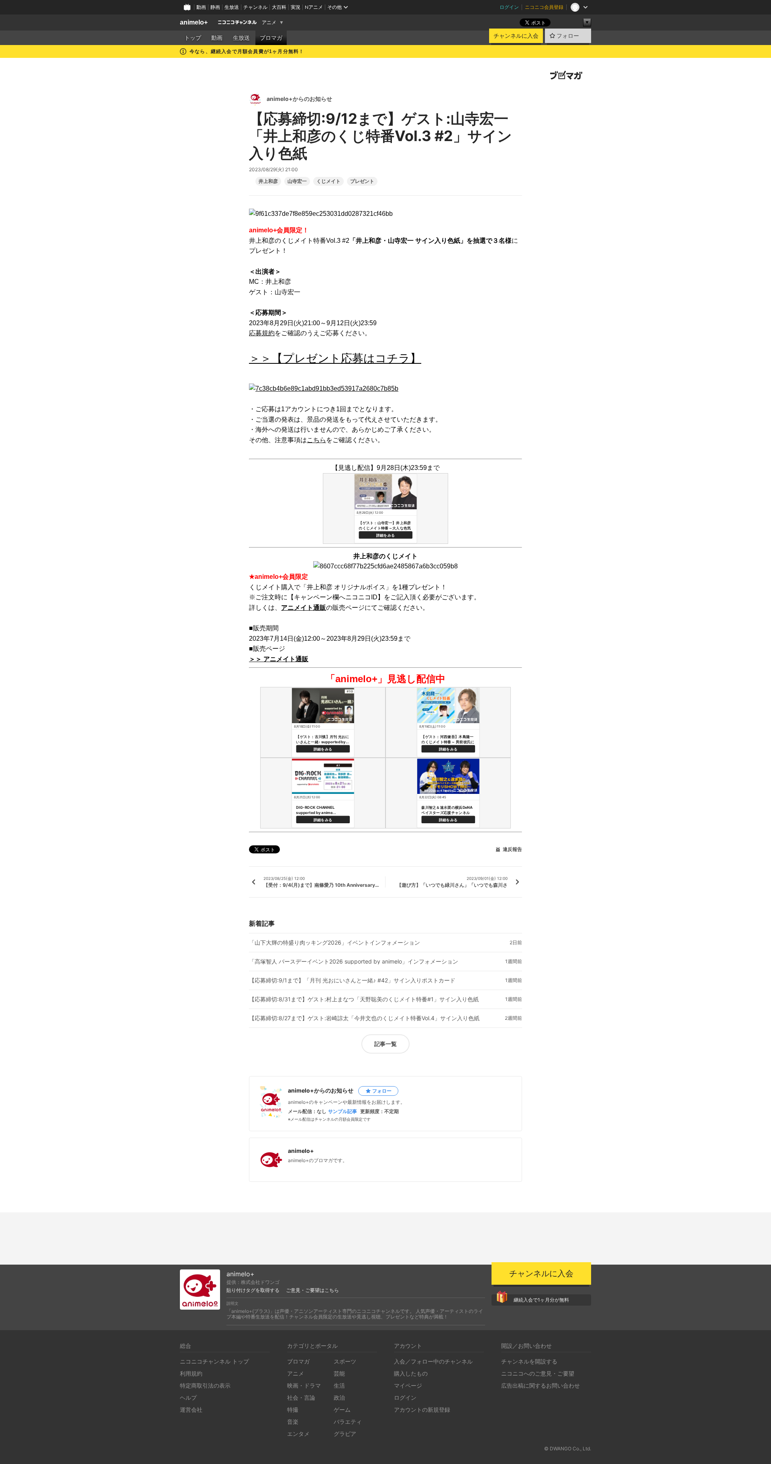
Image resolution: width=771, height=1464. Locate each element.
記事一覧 (385, 1043)
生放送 (231, 7)
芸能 (339, 1373)
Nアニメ (314, 7)
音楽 (292, 1421)
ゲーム (342, 1409)
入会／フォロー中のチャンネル (433, 1361)
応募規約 (262, 333)
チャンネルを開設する (529, 1361)
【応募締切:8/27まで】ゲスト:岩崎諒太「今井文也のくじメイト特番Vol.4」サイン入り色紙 (364, 1018)
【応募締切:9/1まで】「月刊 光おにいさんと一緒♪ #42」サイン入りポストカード (352, 980)
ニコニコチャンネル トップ (214, 1361)
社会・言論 (301, 1397)
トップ (192, 38)
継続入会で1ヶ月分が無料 (541, 1300)
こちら (316, 440)
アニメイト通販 (303, 607)
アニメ (269, 22)
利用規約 (191, 1373)
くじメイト (328, 181)
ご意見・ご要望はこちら (312, 1290)
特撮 (292, 1409)
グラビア (345, 1433)
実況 (295, 7)
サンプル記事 (342, 1111)
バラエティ (348, 1421)
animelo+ (194, 22)
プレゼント (362, 181)
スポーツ (345, 1361)
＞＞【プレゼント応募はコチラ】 (335, 358)
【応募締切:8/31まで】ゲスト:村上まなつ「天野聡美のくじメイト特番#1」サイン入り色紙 (364, 999)
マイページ (408, 1385)
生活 (339, 1385)
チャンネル (255, 7)
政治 (339, 1397)
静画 (215, 7)
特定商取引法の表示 (205, 1385)
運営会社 (191, 1409)
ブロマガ (271, 38)
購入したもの (411, 1373)
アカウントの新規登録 (422, 1409)
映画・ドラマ (304, 1385)
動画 (201, 7)
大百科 (279, 7)
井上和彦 (268, 181)
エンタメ (298, 1433)
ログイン (509, 7)
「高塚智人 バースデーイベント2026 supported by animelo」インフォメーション (353, 961)
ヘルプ (188, 1397)
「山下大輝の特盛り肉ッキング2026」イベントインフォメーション (334, 942)
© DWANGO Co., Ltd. (567, 1449)
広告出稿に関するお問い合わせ (540, 1385)
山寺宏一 (297, 181)
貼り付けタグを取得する (252, 1290)
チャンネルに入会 (516, 36)
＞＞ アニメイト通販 (278, 659)
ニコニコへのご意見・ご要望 (537, 1373)
